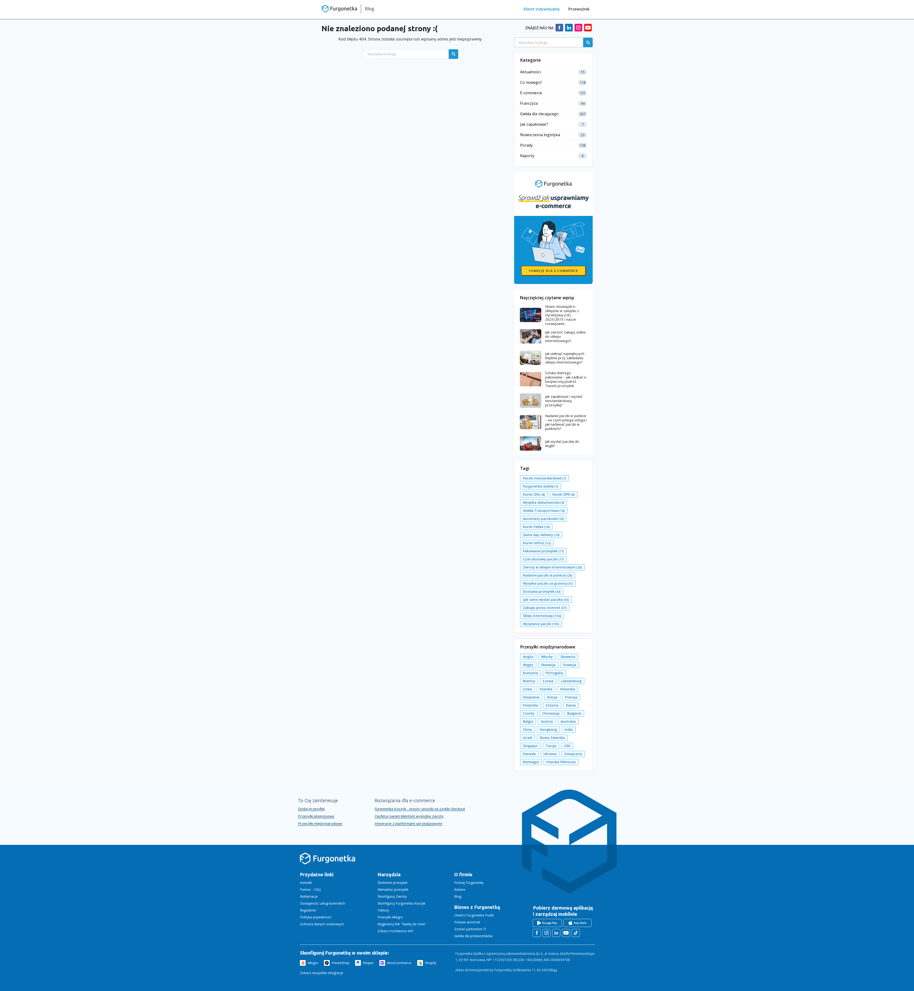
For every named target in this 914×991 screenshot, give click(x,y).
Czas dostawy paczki (543, 559)
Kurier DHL (534, 494)
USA (567, 745)
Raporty (527, 155)
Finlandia (530, 705)
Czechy (529, 713)
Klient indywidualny (542, 9)
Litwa (527, 689)
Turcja (551, 745)
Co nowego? (531, 82)
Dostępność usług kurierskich (322, 903)
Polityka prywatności (316, 917)
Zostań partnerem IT (470, 929)
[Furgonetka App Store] (577, 923)
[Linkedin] (569, 30)
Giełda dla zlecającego (539, 113)
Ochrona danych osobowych (322, 924)
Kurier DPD (563, 494)
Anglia (528, 656)
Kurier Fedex (536, 526)
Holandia (567, 689)
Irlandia (546, 689)
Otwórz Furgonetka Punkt (474, 915)
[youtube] (588, 30)
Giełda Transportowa (544, 510)
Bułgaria (574, 713)
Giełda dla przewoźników (473, 936)
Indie (569, 729)
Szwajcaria (573, 754)
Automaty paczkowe (543, 518)
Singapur (530, 745)
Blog (369, 8)
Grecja (552, 697)
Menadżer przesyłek (393, 889)
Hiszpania (531, 697)
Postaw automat (467, 922)
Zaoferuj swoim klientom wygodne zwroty (409, 816)
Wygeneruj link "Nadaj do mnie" (402, 924)
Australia (568, 721)
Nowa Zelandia (552, 737)
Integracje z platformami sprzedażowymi (408, 823)
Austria (547, 721)
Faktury (383, 910)
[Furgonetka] (339, 8)
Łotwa (548, 681)
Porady (526, 145)
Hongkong (548, 729)
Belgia (528, 721)
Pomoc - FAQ (310, 889)
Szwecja (569, 664)
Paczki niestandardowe (544, 478)
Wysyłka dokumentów (543, 502)
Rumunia (530, 673)
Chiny (527, 729)
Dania (571, 705)
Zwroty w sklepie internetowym (552, 567)
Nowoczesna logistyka (540, 134)
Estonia (552, 705)
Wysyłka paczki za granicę (548, 583)
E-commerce (531, 92)
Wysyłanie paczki (541, 624)
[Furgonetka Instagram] (546, 933)
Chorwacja (551, 713)
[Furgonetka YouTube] (566, 933)
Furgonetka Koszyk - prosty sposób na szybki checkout (420, 809)
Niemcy (529, 681)
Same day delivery (541, 535)
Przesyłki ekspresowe (316, 816)
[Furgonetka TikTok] (576, 933)
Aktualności (530, 72)
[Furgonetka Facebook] (537, 933)
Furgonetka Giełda (540, 486)
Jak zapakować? (534, 124)
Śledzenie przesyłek (392, 882)
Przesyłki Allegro (390, 917)
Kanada (529, 754)
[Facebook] (559, 30)
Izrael (527, 737)
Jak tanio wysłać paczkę (546, 599)
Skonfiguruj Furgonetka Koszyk (401, 903)
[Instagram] (578, 30)
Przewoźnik (579, 9)
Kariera (459, 889)
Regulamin (308, 910)
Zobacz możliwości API (395, 931)
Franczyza (529, 103)
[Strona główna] (327, 863)
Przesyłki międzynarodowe (320, 823)
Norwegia (531, 762)
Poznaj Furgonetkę (468, 882)
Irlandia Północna (561, 762)
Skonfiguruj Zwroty (392, 896)
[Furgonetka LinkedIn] (556, 933)
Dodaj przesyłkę (311, 809)
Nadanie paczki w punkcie (547, 575)
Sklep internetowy (542, 615)
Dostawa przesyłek (542, 591)
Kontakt (306, 882)
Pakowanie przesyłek (543, 551)
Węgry (528, 664)
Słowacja (548, 664)
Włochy (547, 656)
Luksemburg (571, 681)
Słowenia (568, 656)
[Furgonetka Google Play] (547, 923)
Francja (571, 697)
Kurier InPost (537, 543)
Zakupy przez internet (544, 607)
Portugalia (554, 673)
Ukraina (549, 754)
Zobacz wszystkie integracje (321, 973)
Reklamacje (309, 896)
